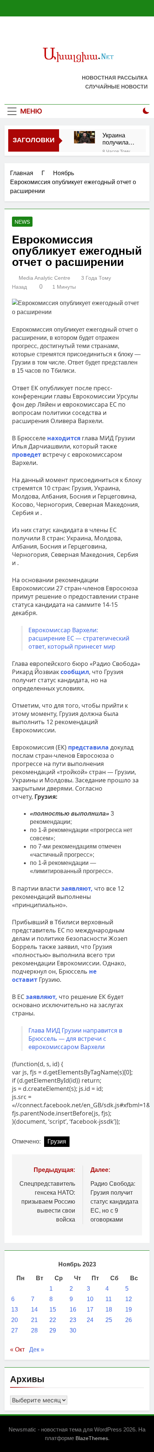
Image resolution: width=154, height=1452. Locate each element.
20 (14, 1320)
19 (128, 1309)
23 (73, 1320)
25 (108, 1320)
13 (14, 1309)
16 (73, 1309)
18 (108, 1309)
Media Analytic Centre (44, 278)
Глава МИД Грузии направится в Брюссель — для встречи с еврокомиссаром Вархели (75, 1038)
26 (128, 1320)
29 (52, 1330)
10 (90, 1299)
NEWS (22, 222)
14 (34, 1309)
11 (108, 1299)
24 (90, 1320)
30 (73, 1330)
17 (90, 1309)
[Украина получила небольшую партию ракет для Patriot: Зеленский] (84, 137)
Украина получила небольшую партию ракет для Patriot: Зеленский (118, 139)
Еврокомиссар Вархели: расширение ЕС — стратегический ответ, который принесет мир (78, 638)
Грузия (56, 1141)
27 (14, 1330)
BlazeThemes (92, 1438)
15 (52, 1309)
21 (34, 1320)
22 (52, 1320)
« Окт (17, 1349)
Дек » (36, 1349)
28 (34, 1330)
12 (128, 1299)
